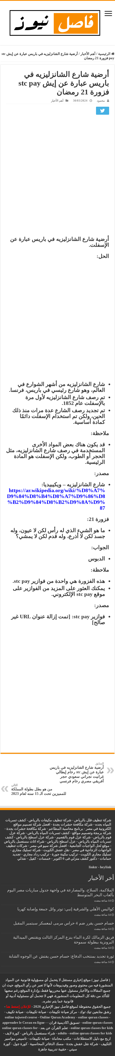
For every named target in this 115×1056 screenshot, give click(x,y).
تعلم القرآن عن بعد (54, 1028)
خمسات (45, 858)
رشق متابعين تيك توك (95, 1012)
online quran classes (93, 1017)
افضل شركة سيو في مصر (48, 846)
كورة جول (19, 1044)
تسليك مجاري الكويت (95, 854)
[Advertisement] (57, 176)
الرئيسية (104, 54)
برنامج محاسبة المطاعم (66, 829)
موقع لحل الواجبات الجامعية (89, 846)
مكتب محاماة (61, 1039)
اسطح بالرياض (58, 841)
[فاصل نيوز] (57, 21)
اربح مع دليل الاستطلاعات (92, 1039)
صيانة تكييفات (36, 1012)
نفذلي (21, 858)
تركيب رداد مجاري (36, 854)
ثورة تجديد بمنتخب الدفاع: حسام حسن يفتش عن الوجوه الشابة (61, 956)
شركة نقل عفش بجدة (82, 1044)
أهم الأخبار (87, 54)
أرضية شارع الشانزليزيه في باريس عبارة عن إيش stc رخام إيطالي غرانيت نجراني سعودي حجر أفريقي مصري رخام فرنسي (77, 772)
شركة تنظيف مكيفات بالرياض (50, 820)
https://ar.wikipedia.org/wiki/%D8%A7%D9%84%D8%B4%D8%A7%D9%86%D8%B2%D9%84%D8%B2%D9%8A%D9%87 (56, 499)
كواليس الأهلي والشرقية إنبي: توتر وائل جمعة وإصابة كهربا (65, 909)
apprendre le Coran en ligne (23, 1023)
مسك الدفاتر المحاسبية (47, 1044)
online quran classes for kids (92, 1028)
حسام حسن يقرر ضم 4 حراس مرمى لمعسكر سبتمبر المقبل (63, 923)
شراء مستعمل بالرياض (38, 1033)
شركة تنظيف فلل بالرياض (92, 820)
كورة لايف (12, 1033)
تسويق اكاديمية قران (64, 1023)
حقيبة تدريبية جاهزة (52, 1049)
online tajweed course (21, 1017)
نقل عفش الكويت (56, 850)
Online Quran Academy (57, 1017)
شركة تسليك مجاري (26, 850)
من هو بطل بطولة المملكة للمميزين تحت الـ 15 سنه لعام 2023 (38, 789)
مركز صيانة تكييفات (63, 1012)
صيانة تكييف (15, 1012)
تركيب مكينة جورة (65, 854)
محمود (101, 100)
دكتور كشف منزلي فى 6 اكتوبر (75, 858)
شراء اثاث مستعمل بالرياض (24, 841)
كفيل (32, 858)
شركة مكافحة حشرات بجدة (26, 829)
